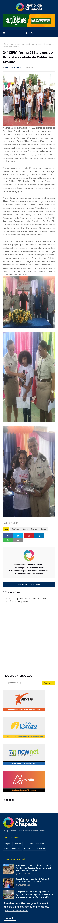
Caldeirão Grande (30, 529)
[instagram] (31, 33)
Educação (40, 844)
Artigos (7, 844)
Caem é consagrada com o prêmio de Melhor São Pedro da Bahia (33, 880)
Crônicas (17, 844)
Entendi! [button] (10, 918)
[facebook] (26, 33)
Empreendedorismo (12, 848)
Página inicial (8, 44)
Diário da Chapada (13, 67)
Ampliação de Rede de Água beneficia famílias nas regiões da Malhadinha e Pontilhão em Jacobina (33, 868)
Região (17, 44)
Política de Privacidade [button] (16, 910)
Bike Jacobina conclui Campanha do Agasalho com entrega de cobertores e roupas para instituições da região (34, 894)
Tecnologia (40, 848)
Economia (29, 844)
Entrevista (28, 848)
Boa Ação (15, 529)
